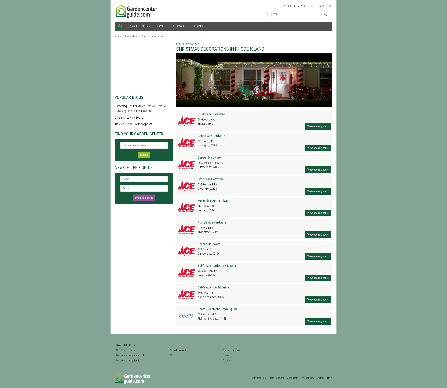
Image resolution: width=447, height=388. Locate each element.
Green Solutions (276, 377)
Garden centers (139, 26)
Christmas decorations (153, 36)
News (226, 355)
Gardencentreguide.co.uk (130, 355)
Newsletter (288, 6)
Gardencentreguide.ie (128, 360)
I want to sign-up (144, 197)
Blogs (160, 26)
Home (117, 36)
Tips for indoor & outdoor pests (133, 124)
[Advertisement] (144, 66)
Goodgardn (292, 377)
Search (144, 154)
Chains (198, 26)
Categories (178, 26)
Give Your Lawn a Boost (129, 117)
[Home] (120, 26)
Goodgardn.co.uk (125, 350)
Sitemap (321, 377)
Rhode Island (131, 36)
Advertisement (307, 6)
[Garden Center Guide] (137, 10)
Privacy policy (307, 377)
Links (329, 377)
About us (325, 6)
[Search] (324, 14)
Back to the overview (187, 44)
